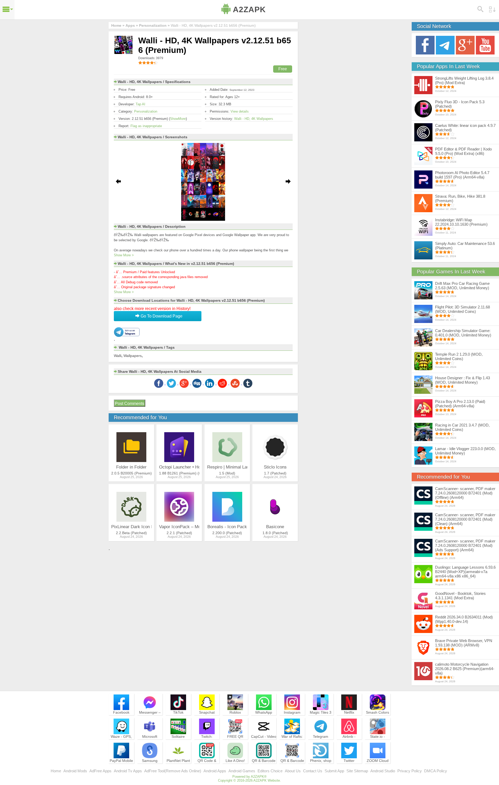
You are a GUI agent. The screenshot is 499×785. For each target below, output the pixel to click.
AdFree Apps (100, 771)
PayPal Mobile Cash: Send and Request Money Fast (121, 768)
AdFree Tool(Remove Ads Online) (172, 771)
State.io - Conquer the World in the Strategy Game (377, 743)
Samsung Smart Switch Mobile (150, 765)
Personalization (145, 111)
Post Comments (129, 403)
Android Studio (382, 771)
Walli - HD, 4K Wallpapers (253, 119)
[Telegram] (445, 45)
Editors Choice (270, 771)
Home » (117, 25)
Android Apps (214, 771)
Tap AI (140, 104)
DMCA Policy (435, 771)
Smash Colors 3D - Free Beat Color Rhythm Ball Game (377, 719)
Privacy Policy (409, 771)
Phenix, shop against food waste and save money (320, 768)
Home (56, 771)
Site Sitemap (357, 771)
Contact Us (312, 771)
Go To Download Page (161, 316)
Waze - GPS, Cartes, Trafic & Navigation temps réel (121, 743)
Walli (117, 356)
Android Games (241, 771)
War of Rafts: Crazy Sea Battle (292, 741)
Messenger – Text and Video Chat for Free (149, 717)
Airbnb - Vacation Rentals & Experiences (349, 743)
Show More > (124, 255)
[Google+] (465, 45)
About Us (293, 771)
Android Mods (75, 771)
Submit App (334, 771)
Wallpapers (132, 356)
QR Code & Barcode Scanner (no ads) (207, 768)
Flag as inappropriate (146, 126)
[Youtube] (485, 45)
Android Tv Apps (128, 771)
